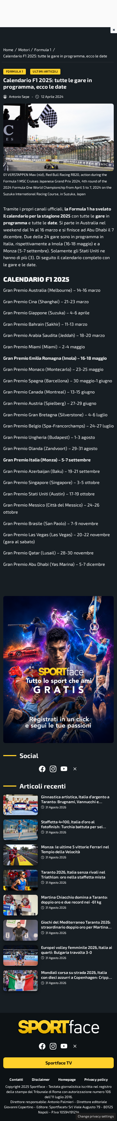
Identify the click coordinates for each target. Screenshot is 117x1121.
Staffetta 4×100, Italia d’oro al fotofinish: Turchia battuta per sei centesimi (72, 826)
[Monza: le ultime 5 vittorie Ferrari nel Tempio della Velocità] (20, 854)
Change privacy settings (96, 1116)
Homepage (67, 1079)
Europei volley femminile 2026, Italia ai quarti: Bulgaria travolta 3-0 (76, 950)
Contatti (16, 1079)
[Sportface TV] (58, 669)
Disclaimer (41, 1079)
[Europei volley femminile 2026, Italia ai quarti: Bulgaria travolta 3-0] (20, 955)
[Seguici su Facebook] (42, 769)
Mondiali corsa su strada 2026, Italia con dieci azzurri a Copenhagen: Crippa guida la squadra (76, 977)
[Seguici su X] (75, 769)
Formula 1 (14, 71)
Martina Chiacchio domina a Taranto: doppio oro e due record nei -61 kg (74, 899)
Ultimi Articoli (45, 71)
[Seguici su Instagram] (53, 769)
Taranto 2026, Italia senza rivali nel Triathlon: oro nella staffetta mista (73, 874)
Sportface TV (58, 1062)
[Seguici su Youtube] (64, 769)
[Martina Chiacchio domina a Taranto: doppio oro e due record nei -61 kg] (20, 905)
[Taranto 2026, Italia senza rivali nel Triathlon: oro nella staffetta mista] (20, 880)
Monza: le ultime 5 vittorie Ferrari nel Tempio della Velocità (75, 849)
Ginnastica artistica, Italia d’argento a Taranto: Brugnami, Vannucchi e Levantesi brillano (75, 801)
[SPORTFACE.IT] (58, 1027)
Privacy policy (96, 1079)
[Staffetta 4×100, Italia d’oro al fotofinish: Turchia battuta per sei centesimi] (20, 829)
